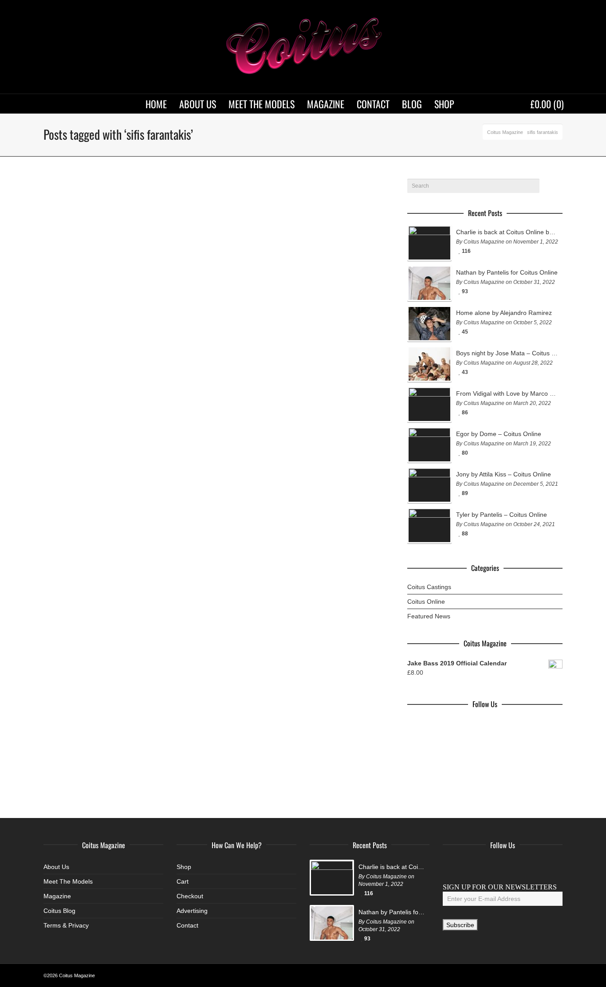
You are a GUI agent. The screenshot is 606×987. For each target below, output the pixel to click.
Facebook (450, 867)
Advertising (192, 910)
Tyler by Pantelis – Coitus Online (501, 514)
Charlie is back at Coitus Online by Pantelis (507, 232)
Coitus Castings (429, 586)
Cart (183, 881)
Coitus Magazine (505, 132)
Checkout (190, 896)
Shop (184, 866)
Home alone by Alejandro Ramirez (504, 312)
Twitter (469, 867)
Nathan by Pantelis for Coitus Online (507, 272)
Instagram (489, 867)
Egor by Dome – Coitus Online (498, 433)
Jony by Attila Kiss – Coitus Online (503, 474)
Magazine (57, 896)
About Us (56, 866)
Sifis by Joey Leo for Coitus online (94, 408)
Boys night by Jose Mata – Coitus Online (507, 353)
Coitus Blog (59, 910)
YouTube (508, 867)
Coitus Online (426, 601)
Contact (187, 925)
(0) (547, 104)
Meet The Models (68, 881)
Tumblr (528, 867)
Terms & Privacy (66, 925)
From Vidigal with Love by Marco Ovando (507, 393)
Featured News (428, 616)
